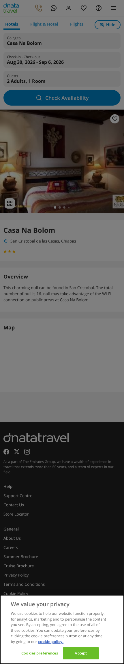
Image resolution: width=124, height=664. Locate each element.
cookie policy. (50, 641)
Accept (81, 653)
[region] (62, 629)
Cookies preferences (39, 653)
